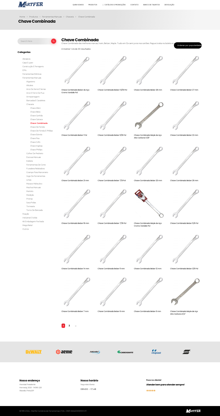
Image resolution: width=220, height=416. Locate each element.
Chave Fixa (34, 138)
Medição (30, 195)
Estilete (29, 161)
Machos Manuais (33, 187)
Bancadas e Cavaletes (35, 100)
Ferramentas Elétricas (31, 74)
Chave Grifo (35, 142)
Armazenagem (32, 97)
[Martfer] (42, 4)
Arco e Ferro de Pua (35, 93)
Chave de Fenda (37, 127)
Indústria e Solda (29, 218)
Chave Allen (35, 108)
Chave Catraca (36, 119)
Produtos (33, 17)
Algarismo (30, 82)
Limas (28, 180)
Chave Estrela (36, 134)
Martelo (29, 191)
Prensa (29, 199)
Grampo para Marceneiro (37, 172)
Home (22, 17)
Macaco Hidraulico (34, 184)
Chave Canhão (36, 116)
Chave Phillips (36, 150)
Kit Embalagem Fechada (33, 221)
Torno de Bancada (34, 210)
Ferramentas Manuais (52, 17)
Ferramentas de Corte (36, 165)
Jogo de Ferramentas (35, 176)
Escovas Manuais (33, 157)
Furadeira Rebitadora (35, 168)
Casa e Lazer (27, 63)
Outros (25, 229)
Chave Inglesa (36, 146)
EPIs (24, 70)
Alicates (29, 85)
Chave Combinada (39, 123)
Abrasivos (26, 59)
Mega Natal (27, 225)
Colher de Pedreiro (34, 153)
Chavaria (70, 17)
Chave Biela (35, 112)
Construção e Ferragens (32, 66)
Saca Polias (31, 203)
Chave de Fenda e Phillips (41, 131)
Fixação (25, 214)
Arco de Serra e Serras (35, 89)
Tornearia (30, 206)
